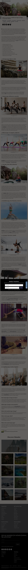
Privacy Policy (18, 289)
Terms (15, 289)
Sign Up (21, 287)
